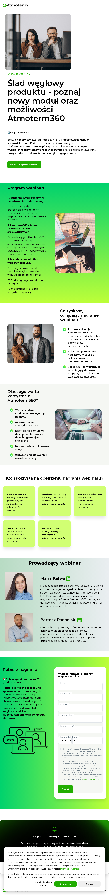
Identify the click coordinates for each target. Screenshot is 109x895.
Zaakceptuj (65, 884)
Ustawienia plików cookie (43, 884)
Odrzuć (89, 884)
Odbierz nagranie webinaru (24, 164)
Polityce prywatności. (70, 869)
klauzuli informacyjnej (90, 779)
